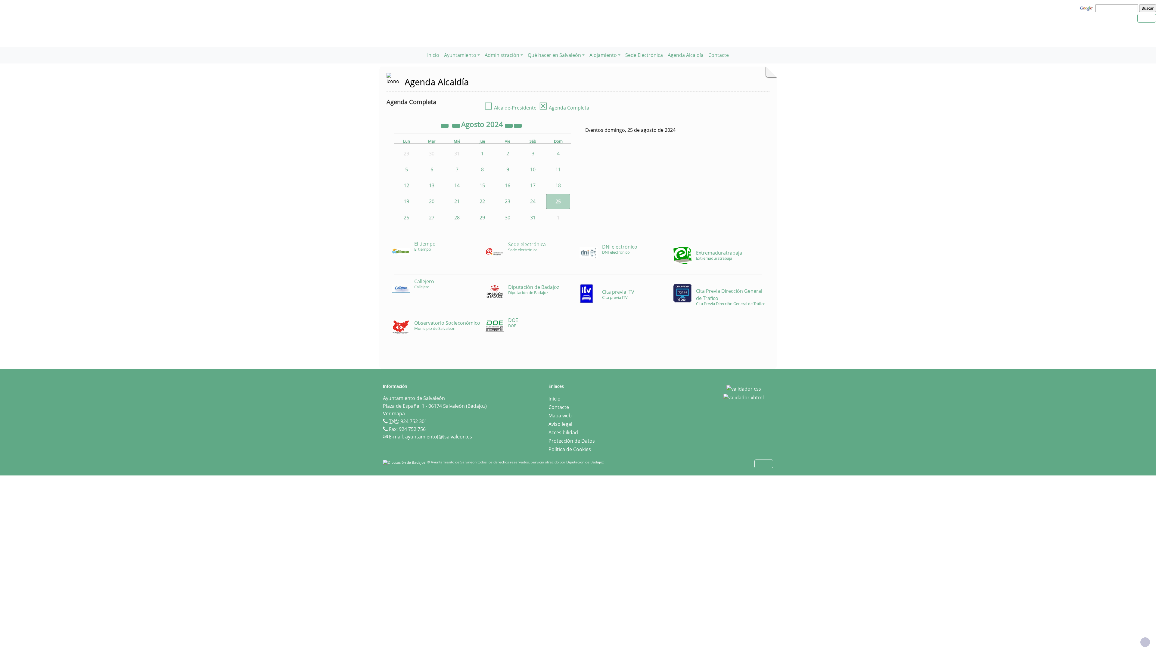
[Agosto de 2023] (445, 125)
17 (533, 185)
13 (431, 185)
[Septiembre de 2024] (518, 125)
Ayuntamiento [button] (460, 55)
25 (558, 201)
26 (406, 217)
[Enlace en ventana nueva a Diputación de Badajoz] (405, 462)
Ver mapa (394, 413)
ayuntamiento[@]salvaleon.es (438, 436)
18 (558, 185)
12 (406, 185)
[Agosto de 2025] (509, 125)
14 (457, 185)
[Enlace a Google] (1087, 8)
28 (457, 217)
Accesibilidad (563, 432)
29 (482, 217)
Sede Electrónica (644, 55)
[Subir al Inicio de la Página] (1145, 642)
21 (457, 201)
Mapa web (560, 415)
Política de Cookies (569, 449)
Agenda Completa (564, 107)
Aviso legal (560, 424)
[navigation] (1117, 8)
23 (507, 201)
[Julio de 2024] (456, 125)
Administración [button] (502, 55)
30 (507, 217)
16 (507, 185)
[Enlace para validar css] (743, 388)
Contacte (718, 55)
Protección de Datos (571, 441)
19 (406, 201)
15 (482, 185)
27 (431, 217)
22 (482, 201)
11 (558, 169)
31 (533, 217)
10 (533, 169)
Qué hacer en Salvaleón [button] (554, 55)
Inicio (433, 55)
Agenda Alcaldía (686, 55)
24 (533, 201)
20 (431, 201)
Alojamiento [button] (603, 55)
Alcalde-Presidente (510, 107)
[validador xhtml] (743, 397)
